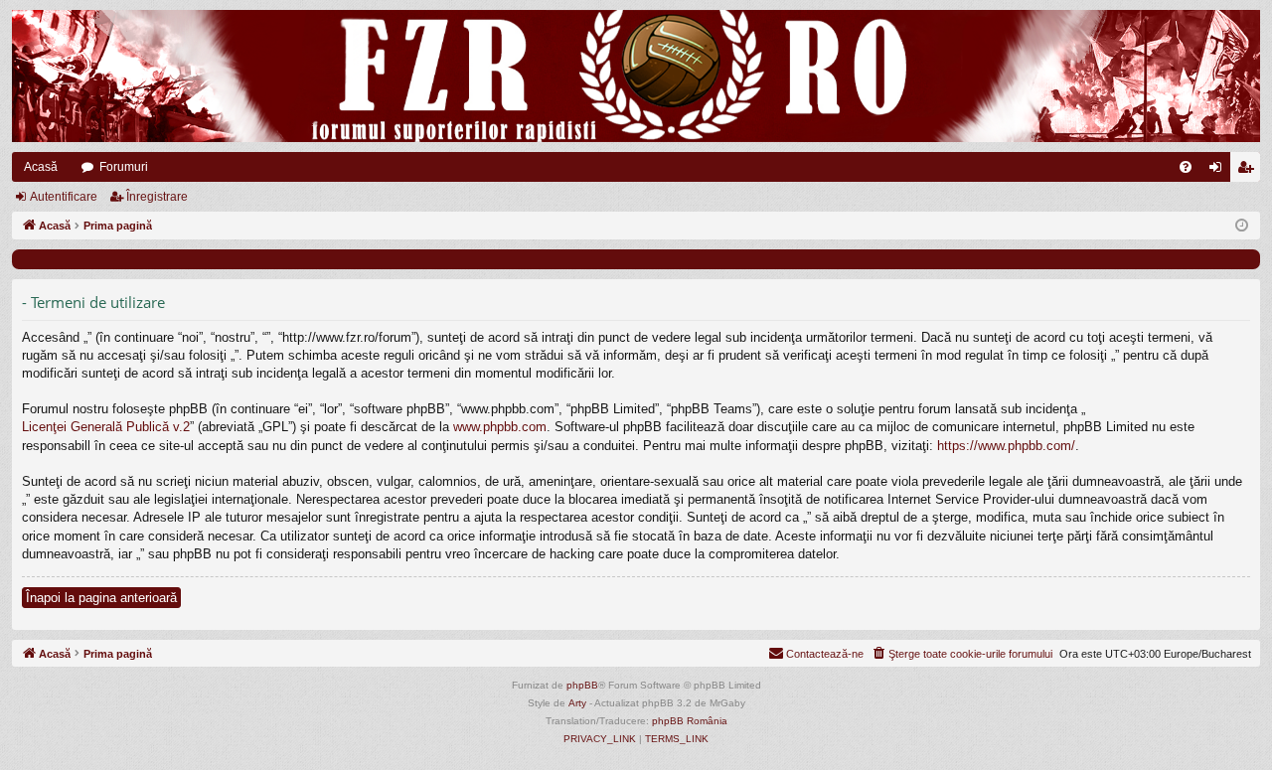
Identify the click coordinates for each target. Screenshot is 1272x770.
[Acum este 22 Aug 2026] (1241, 226)
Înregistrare (157, 197)
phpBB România (689, 720)
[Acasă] (636, 76)
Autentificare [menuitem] (1219, 171)
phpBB (582, 685)
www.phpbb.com (500, 426)
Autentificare (63, 197)
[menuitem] (1185, 167)
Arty (577, 702)
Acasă (41, 167)
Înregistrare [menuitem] (1249, 171)
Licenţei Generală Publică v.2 (106, 426)
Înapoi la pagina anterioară (101, 597)
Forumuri (123, 167)
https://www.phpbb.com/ (1006, 445)
